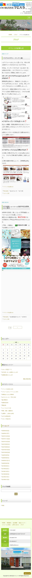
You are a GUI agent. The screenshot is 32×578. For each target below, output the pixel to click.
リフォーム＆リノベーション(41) (10, 391)
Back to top (27, 573)
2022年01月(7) (5, 433)
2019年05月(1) (5, 466)
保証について (22, 522)
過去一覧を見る (27, 378)
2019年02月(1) (5, 468)
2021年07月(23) (6, 449)
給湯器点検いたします (7, 375)
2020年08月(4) (5, 458)
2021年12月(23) (6, 436)
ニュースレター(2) (6, 408)
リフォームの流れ (6, 524)
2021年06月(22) (6, 452)
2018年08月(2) (5, 474)
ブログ (15, 34)
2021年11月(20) (6, 439)
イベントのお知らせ (8, 186)
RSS (3, 505)
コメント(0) (6, 193)
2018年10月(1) (5, 471)
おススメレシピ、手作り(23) (9, 397)
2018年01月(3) (5, 479)
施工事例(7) (5, 400)
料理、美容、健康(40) (7, 410)
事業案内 (9, 522)
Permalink (5, 191)
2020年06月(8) (5, 463)
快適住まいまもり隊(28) (8, 394)
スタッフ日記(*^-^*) (6, 369)
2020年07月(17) (6, 460)
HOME (10, 34)
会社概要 (15, 522)
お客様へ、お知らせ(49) (8, 413)
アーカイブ (5, 426)
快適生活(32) (5, 402)
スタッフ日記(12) (6, 419)
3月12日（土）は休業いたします (10, 372)
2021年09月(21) (6, 444)
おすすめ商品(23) (6, 416)
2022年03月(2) (5, 430)
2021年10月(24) (6, 441)
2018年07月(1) (5, 477)
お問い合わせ (15, 524)
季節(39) (4, 405)
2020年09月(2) (5, 455)
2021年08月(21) (6, 447)
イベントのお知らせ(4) (7, 389)
